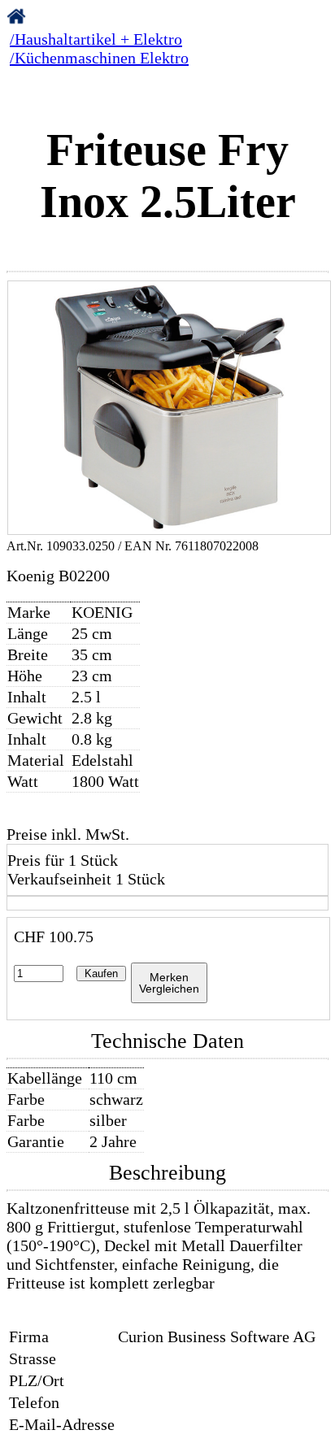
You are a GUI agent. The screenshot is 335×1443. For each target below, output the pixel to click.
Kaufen (101, 973)
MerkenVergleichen (169, 983)
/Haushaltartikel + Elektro (96, 39)
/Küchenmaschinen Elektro (99, 58)
